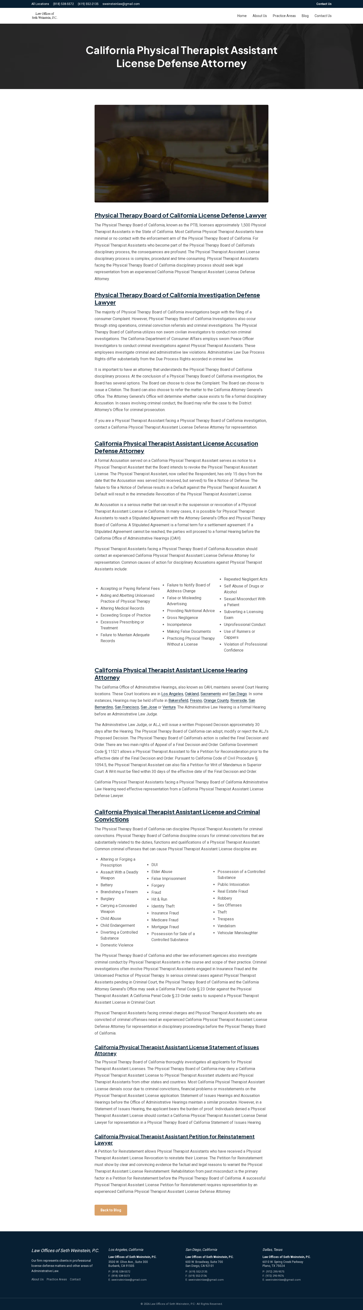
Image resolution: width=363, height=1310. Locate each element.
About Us (260, 16)
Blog (305, 16)
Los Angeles (172, 693)
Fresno (196, 700)
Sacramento (211, 693)
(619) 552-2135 (88, 4)
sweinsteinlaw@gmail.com (121, 4)
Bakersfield (178, 700)
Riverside (238, 700)
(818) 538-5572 (63, 4)
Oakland (192, 693)
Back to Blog (111, 1210)
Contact (75, 1279)
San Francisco (127, 707)
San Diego (238, 693)
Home (242, 16)
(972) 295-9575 (275, 1271)
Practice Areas (284, 16)
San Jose (149, 707)
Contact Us (324, 4)
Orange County (216, 700)
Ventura (169, 707)
